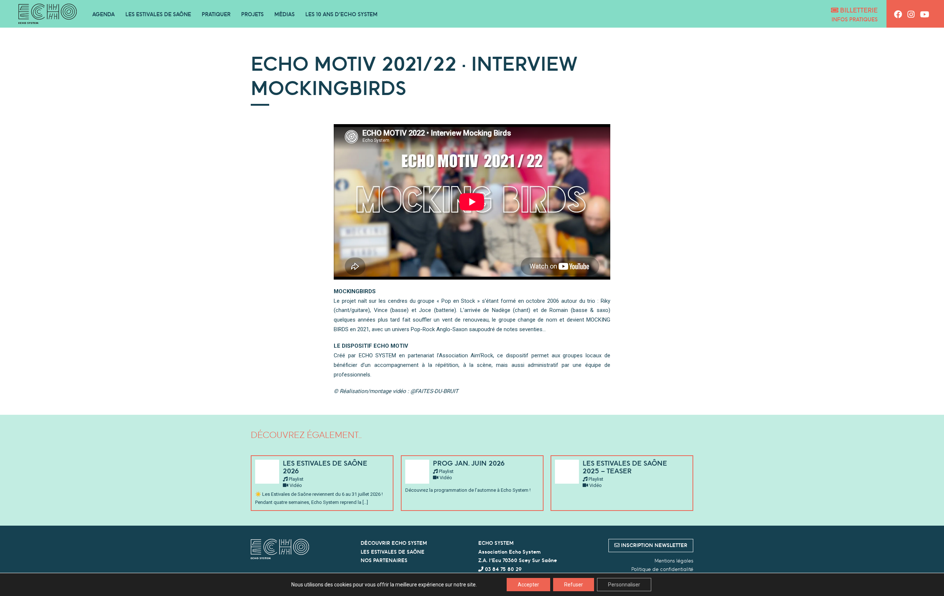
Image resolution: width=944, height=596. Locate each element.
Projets (252, 14)
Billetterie (858, 10)
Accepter (528, 585)
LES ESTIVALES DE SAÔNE (392, 552)
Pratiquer (216, 14)
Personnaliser (624, 585)
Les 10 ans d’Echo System (341, 14)
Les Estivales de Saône (158, 14)
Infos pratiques (855, 19)
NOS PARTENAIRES (384, 560)
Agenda (103, 14)
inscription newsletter (653, 545)
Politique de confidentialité (662, 569)
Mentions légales (674, 561)
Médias (284, 14)
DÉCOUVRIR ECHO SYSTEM (394, 543)
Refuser (573, 585)
